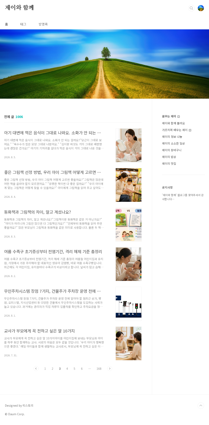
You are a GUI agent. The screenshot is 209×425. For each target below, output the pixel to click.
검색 (191, 8)
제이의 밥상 (169, 157)
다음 (109, 368)
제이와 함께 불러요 (173, 123)
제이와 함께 (19, 8)
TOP (201, 405)
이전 (36, 368)
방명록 (43, 24)
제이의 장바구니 (171, 150)
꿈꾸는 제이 (169, 116)
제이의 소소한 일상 (173, 143)
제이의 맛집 (169, 163)
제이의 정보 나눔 (172, 137)
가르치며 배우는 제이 (175, 130)
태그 (23, 24)
